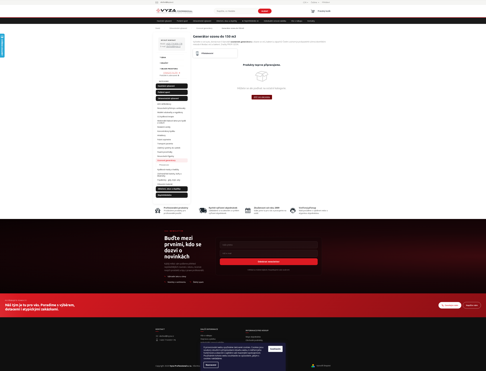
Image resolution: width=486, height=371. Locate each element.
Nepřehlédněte (165, 195)
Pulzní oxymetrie (164, 139)
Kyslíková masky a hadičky (168, 169)
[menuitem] (164, 21)
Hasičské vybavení (166, 86)
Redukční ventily (163, 127)
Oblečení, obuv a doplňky (169, 189)
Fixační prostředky (164, 152)
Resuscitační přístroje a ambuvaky (171, 108)
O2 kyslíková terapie (165, 116)
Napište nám (472, 305)
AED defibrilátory (164, 104)
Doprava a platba (207, 339)
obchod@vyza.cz (173, 46)
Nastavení (211, 365)
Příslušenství (164, 165)
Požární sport (164, 92)
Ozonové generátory (166, 160)
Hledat (264, 11)
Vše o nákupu (206, 335)
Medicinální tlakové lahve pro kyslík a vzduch (171, 122)
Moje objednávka (253, 336)
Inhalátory (161, 135)
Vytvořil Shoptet (324, 365)
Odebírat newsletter (269, 261)
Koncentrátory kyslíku (166, 131)
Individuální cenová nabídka (212, 342)
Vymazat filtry (170, 72)
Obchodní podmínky (254, 340)
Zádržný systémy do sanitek (168, 148)
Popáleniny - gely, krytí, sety (168, 180)
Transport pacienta (165, 143)
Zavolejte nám (451, 305)
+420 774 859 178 (174, 43)
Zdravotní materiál (164, 184)
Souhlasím (275, 349)
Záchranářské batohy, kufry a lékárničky (169, 174)
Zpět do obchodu (262, 97)
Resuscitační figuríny (165, 156)
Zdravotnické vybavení (168, 98)
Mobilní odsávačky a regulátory (170, 112)
